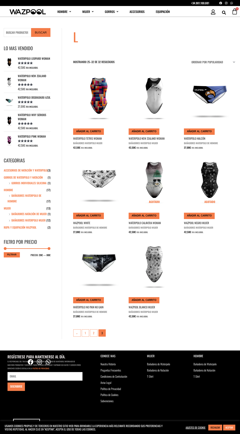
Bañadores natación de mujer (29, 214)
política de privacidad (40, 368)
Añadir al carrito (88, 131)
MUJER (86, 11)
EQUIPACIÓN (163, 11)
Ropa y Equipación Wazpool (20, 227)
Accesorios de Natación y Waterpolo (25, 170)
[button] (64, 11)
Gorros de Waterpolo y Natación (23, 177)
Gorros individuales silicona (28, 183)
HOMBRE (62, 11)
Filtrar (11, 254)
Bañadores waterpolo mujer (28, 220)
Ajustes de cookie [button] (196, 427)
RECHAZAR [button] (215, 427)
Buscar (41, 32)
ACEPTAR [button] (229, 427)
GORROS (110, 11)
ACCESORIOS (137, 11)
